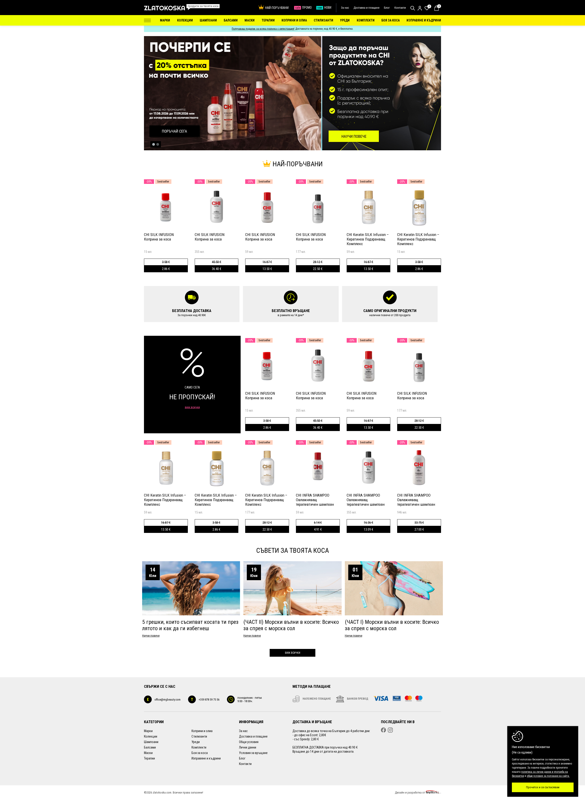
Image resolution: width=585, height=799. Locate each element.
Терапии (149, 758)
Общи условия (248, 742)
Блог (387, 7)
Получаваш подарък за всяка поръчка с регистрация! (263, 28)
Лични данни (247, 747)
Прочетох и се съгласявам (542, 787)
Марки (148, 731)
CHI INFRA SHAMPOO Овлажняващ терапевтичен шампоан (315, 500)
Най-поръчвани (277, 8)
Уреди (195, 742)
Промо (303, 7)
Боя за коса (199, 753)
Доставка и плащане (366, 7)
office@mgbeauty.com (164, 699)
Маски (148, 753)
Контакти (400, 7)
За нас (345, 7)
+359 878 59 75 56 (205, 699)
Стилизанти (199, 736)
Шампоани (151, 742)
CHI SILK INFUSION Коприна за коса (159, 236)
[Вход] (420, 8)
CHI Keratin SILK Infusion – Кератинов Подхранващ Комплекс (368, 239)
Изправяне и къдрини (206, 758)
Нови (324, 7)
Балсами (150, 747)
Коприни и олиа (202, 731)
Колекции (150, 736)
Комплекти (198, 747)
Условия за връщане (253, 753)
